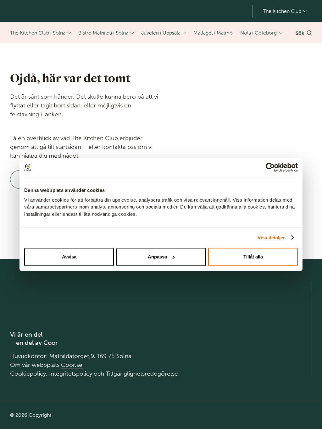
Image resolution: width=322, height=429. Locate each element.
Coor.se (72, 364)
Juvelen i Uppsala (160, 33)
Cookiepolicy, (29, 373)
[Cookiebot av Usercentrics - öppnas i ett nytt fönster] (270, 167)
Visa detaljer (271, 237)
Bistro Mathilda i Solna (103, 33)
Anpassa (157, 256)
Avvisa (69, 256)
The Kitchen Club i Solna (37, 33)
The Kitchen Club (282, 11)
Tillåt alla (253, 256)
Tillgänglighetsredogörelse (142, 373)
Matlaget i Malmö (213, 33)
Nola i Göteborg (258, 33)
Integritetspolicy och (77, 373)
